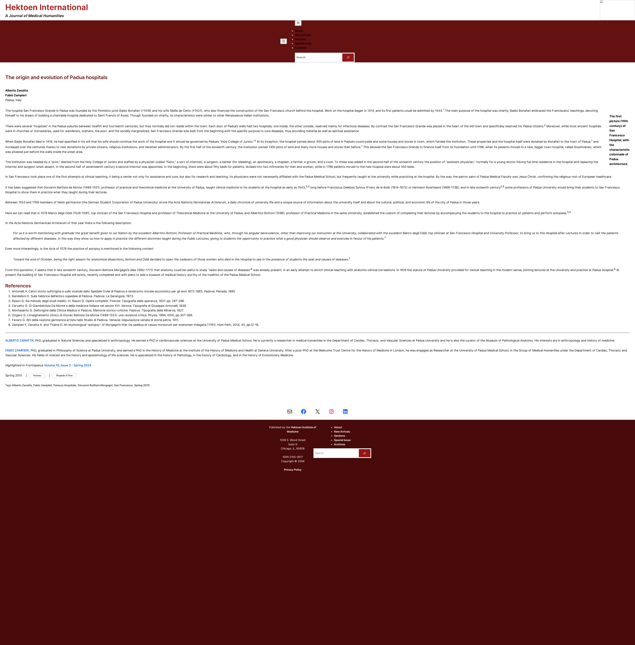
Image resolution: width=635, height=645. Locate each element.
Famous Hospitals (64, 385)
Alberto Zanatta (22, 385)
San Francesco (123, 385)
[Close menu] (298, 23)
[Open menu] (283, 41)
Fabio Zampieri (42, 385)
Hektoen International (46, 7)
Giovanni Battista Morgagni (95, 385)
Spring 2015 (142, 385)
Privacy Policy (292, 469)
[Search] (348, 57)
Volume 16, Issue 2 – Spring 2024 (67, 365)
